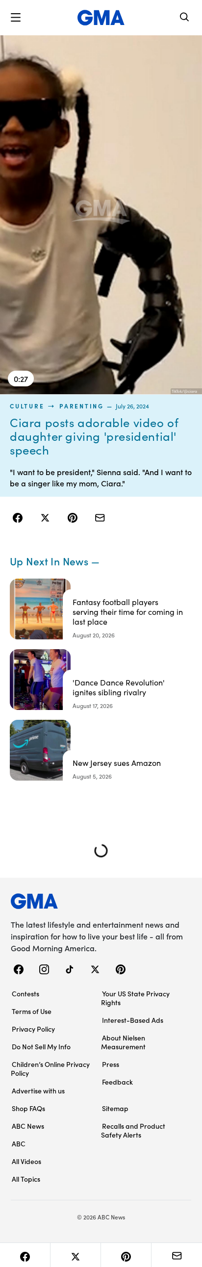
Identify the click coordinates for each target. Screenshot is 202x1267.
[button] (16, 18)
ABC (18, 1143)
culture (27, 406)
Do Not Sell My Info (41, 1046)
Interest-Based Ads (132, 1020)
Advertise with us (38, 1090)
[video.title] (101, 214)
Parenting (81, 406)
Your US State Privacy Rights (135, 997)
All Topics (26, 1179)
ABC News (28, 1126)
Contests (25, 993)
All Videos (26, 1161)
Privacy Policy (33, 1029)
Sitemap (115, 1108)
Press (110, 1064)
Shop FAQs (28, 1108)
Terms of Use (31, 1011)
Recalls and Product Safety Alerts (133, 1130)
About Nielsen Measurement (123, 1042)
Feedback (117, 1082)
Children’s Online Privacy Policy (50, 1068)
